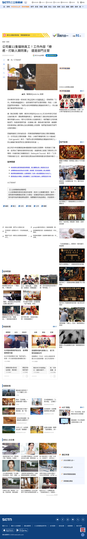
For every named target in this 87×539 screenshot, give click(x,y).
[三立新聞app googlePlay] (22, 530)
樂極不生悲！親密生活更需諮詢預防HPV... (16, 236)
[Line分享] (4, 64)
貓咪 (40, 99)
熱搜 (41, 7)
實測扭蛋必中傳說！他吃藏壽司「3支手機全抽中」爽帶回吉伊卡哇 (31, 176)
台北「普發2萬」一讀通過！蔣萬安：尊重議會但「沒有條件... (29, 287)
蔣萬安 (8, 332)
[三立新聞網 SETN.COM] (4, 6)
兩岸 (76, 7)
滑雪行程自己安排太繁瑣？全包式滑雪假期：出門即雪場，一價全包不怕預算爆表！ (48, 474)
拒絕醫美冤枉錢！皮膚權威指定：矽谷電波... (44, 231)
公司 (31, 99)
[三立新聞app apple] (8, 530)
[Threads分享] (4, 68)
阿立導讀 (57, 2)
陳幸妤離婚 (25, 7)
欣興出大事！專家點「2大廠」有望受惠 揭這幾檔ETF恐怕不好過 (10, 491)
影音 (36, 7)
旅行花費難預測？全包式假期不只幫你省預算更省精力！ (29, 491)
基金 (43, 332)
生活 (63, 7)
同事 (9, 105)
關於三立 (5, 526)
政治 (49, 7)
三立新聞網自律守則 (40, 526)
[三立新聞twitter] (78, 519)
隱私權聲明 (27, 526)
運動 (80, 7)
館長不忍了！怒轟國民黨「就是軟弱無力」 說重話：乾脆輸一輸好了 (48, 491)
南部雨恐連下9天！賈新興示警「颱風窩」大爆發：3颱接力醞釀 (10, 457)
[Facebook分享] (4, 60)
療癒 (19, 102)
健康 (67, 7)
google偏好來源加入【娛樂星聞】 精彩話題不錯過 (45, 227)
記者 (51, 332)
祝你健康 (50, 2)
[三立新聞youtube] (57, 519)
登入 (83, 2)
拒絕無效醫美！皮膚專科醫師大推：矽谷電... (44, 236)
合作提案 (52, 526)
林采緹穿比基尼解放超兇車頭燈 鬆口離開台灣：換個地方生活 (30, 167)
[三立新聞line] (72, 519)
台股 (35, 332)
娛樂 (58, 7)
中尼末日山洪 (15, 7)
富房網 (73, 2)
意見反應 (61, 526)
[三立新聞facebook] (62, 519)
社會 (54, 7)
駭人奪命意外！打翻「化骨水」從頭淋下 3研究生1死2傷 (48, 457)
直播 (45, 7)
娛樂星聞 (36, 2)
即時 (8, 7)
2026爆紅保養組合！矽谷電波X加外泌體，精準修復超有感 (29, 457)
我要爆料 (70, 526)
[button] (78, 2)
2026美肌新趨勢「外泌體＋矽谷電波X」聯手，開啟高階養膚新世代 (11, 474)
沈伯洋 (24, 332)
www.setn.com (19, 535)
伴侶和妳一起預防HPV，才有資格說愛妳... (16, 231)
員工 (43, 99)
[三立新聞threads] (83, 519)
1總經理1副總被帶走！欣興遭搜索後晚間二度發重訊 (29, 474)
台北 (16, 332)
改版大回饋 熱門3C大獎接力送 (14, 227)
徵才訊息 (79, 526)
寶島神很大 (65, 2)
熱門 (32, 7)
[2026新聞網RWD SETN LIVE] (26, 2)
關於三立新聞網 (16, 526)
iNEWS (43, 2)
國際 (71, 7)
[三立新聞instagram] (67, 519)
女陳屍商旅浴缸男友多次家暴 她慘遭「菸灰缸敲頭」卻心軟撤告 (30, 170)
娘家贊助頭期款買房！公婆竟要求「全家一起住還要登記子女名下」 (31, 173)
